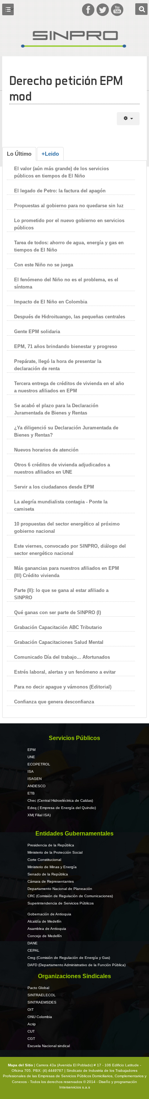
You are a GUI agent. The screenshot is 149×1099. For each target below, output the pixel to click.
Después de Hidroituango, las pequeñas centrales (69, 316)
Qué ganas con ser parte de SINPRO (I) (57, 612)
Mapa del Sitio (21, 1065)
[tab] (19, 154)
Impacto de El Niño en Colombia (50, 302)
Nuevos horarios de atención (46, 450)
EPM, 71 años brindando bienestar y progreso (65, 346)
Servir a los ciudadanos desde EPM (54, 487)
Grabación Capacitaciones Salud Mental (58, 642)
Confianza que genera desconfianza (54, 701)
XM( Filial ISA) (39, 815)
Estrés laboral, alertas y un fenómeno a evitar (65, 672)
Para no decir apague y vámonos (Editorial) (62, 687)
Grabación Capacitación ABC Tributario (58, 627)
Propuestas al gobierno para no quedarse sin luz (69, 205)
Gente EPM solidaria (37, 331)
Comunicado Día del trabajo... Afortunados (62, 657)
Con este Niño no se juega (43, 264)
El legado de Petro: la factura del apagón (60, 190)
